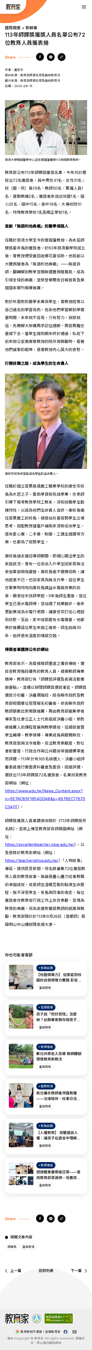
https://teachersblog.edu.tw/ (32, 860)
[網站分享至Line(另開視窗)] (51, 57)
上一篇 (15, 1270)
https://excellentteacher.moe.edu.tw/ (39, 844)
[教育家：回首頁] (13, 8)
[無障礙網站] (59, 1321)
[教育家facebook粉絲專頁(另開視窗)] (65, 1332)
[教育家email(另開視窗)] (75, 1331)
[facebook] (40, 57)
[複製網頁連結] (62, 57)
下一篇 (76, 1270)
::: (4, 7)
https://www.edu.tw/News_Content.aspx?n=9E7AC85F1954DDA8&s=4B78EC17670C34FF (45, 798)
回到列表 (46, 1270)
